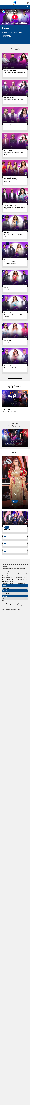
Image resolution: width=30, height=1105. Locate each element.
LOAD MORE (15, 377)
